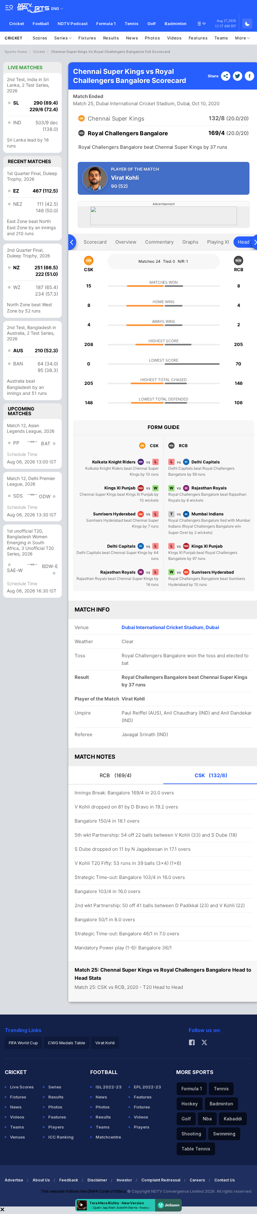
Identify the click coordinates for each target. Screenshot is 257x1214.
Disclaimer (97, 1180)
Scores (40, 37)
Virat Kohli (105, 1042)
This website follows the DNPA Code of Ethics (84, 1191)
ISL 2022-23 (109, 1086)
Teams (221, 37)
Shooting (191, 1133)
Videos (174, 37)
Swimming (224, 1133)
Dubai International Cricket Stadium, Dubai (170, 627)
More (241, 37)
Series (61, 37)
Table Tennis (195, 1148)
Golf (151, 23)
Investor (124, 1180)
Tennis (131, 23)
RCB (116, 775)
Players (56, 1126)
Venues (17, 1136)
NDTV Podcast (72, 23)
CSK (211, 775)
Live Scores (22, 1086)
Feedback (68, 1180)
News (132, 37)
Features (198, 37)
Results (111, 37)
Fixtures (87, 37)
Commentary (159, 242)
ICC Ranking (61, 1136)
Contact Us (224, 1180)
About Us (41, 1180)
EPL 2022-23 (147, 1086)
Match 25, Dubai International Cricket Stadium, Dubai (131, 103)
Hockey (189, 1103)
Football (41, 23)
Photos (152, 37)
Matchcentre (108, 1136)
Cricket (16, 23)
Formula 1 (106, 23)
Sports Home (16, 51)
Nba (207, 1118)
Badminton (175, 23)
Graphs (190, 242)
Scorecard (95, 242)
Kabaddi (233, 1118)
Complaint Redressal (160, 1180)
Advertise (14, 1180)
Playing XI (218, 242)
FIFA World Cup (23, 1042)
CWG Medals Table (66, 1042)
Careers (197, 1180)
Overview (125, 242)
